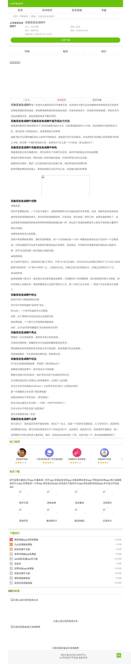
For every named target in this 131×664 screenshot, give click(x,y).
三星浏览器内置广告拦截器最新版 (49, 459)
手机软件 (24, 16)
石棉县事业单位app (82, 480)
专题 (103, 10)
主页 (15, 16)
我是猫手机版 (22, 459)
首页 (20, 10)
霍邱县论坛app (50, 483)
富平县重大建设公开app (22, 480)
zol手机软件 (16, 3)
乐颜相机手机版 (104, 459)
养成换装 (61, 100)
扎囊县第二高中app (44, 480)
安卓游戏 (77, 10)
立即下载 (65, 40)
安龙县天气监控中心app (71, 483)
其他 (33, 16)
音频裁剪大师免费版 (76, 459)
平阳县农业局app (101, 480)
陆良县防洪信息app (93, 483)
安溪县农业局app (63, 480)
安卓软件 (47, 10)
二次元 (26, 100)
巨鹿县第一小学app (32, 483)
